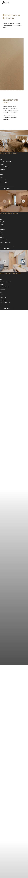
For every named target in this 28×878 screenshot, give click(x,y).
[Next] (23, 141)
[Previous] (4, 141)
